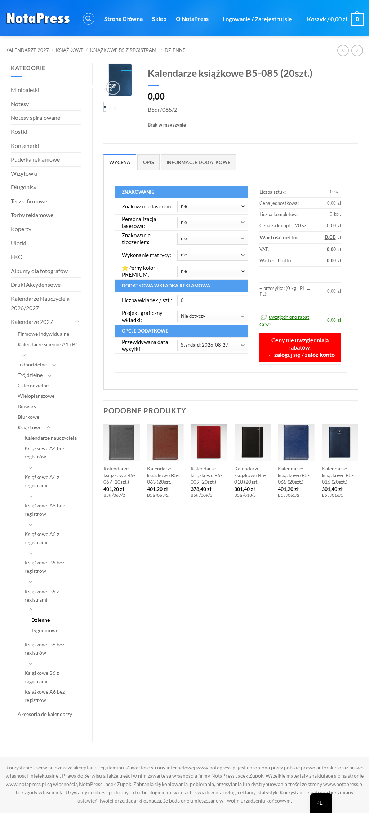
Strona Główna (123, 18)
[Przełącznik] (77, 321)
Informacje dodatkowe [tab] (198, 162)
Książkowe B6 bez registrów (44, 648)
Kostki (19, 131)
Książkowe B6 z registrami (42, 677)
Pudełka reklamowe (35, 159)
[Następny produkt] (342, 50)
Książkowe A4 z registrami (42, 481)
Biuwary (27, 406)
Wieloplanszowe (36, 396)
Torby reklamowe (32, 214)
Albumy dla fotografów (39, 270)
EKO (17, 256)
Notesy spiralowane (35, 117)
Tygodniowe (44, 630)
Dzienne (40, 620)
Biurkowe (28, 417)
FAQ (187, 52)
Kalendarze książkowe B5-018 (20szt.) (250, 475)
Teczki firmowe (29, 201)
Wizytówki (24, 173)
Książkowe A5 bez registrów (45, 509)
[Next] (357, 468)
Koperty (21, 228)
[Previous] (103, 468)
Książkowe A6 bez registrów (45, 696)
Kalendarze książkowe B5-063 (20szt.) (163, 475)
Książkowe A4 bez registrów (45, 452)
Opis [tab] (148, 162)
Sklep (159, 18)
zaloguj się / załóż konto (304, 354)
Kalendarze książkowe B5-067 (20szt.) (119, 475)
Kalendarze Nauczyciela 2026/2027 (40, 303)
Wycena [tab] (119, 162)
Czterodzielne (33, 385)
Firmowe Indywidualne (43, 334)
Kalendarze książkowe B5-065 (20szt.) (294, 475)
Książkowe (70, 50)
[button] (88, 19)
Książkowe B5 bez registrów (44, 566)
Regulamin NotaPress (144, 52)
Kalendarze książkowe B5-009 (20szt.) (206, 475)
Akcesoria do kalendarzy (45, 714)
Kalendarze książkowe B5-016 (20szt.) (338, 475)
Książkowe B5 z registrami (42, 595)
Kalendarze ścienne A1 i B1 (48, 344)
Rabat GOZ (101, 85)
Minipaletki (25, 89)
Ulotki (18, 242)
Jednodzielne (32, 364)
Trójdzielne (30, 375)
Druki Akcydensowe (36, 284)
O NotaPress (192, 18)
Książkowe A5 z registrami (42, 538)
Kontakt (97, 52)
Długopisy (23, 187)
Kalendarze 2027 (27, 50)
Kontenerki (25, 145)
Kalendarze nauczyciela (51, 438)
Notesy (20, 103)
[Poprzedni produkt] (357, 50)
